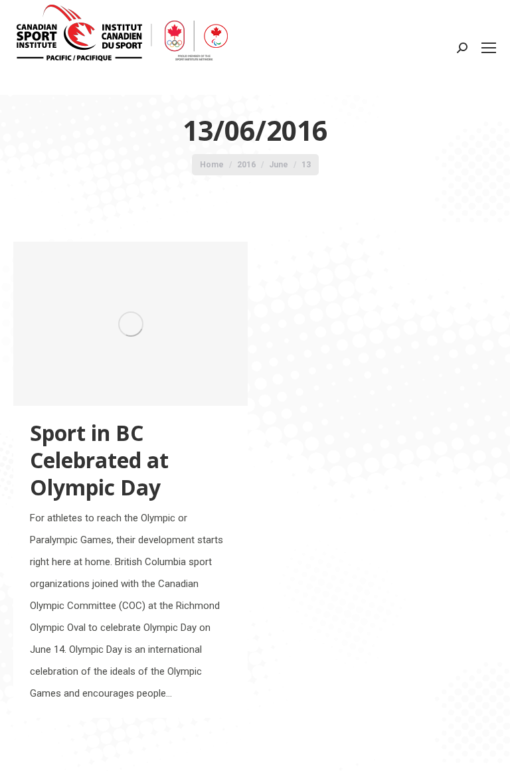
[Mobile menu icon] (489, 48)
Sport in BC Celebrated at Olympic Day (99, 459)
